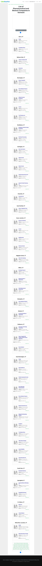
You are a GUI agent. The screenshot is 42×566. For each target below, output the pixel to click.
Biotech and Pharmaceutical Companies (17, 4)
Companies (27, 1)
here (28, 549)
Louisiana (24, 546)
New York (23, 548)
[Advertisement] (4, 16)
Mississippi (21, 547)
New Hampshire (15, 548)
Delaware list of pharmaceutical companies (20, 545)
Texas (28, 548)
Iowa (21, 546)
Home (23, 1)
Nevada (27, 547)
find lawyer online (25, 549)
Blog (37, 1)
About (40, 1)
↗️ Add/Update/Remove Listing (21, 30)
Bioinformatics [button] (32, 1)
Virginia (14, 549)
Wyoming (20, 549)
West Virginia (17, 549)
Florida (27, 545)
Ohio (25, 548)
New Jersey (19, 548)
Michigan (14, 547)
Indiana (19, 546)
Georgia (14, 546)
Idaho (17, 546)
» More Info (27, 52)
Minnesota (17, 547)
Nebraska (24, 547)
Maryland (27, 546)
